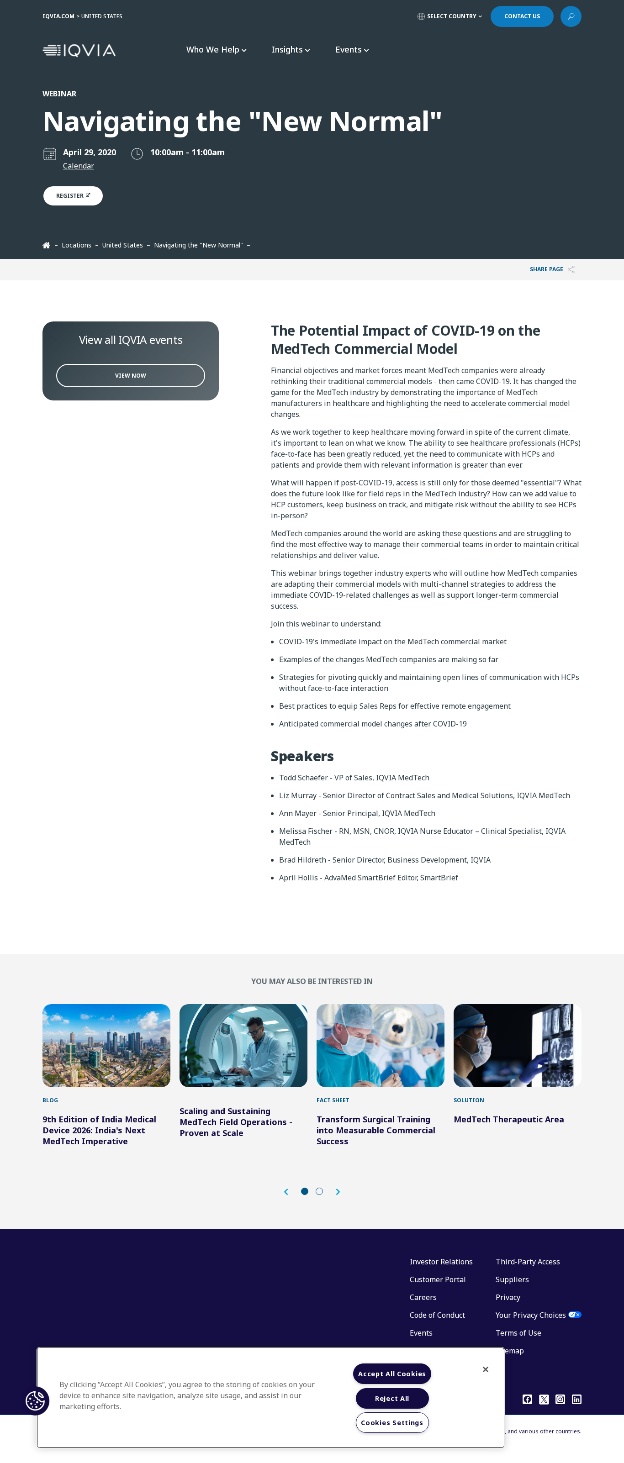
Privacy (508, 1297)
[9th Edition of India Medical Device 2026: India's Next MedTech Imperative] (106, 1045)
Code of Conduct (437, 1315)
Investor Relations (441, 1262)
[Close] (486, 1369)
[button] (290, 1192)
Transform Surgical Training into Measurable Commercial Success (376, 1130)
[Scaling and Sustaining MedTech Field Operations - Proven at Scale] (243, 1045)
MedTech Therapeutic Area (509, 1119)
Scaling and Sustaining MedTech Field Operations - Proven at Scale (236, 1121)
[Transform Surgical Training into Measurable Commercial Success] (380, 1045)
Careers (423, 1297)
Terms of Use (518, 1333)
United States (122, 245)
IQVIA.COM (58, 16)
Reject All (392, 1398)
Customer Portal (438, 1279)
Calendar (78, 166)
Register (70, 196)
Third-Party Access (528, 1262)
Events (421, 1333)
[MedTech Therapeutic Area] (518, 1045)
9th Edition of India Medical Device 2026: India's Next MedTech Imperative (99, 1130)
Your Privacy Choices (531, 1315)
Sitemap (510, 1351)
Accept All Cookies (392, 1373)
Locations (76, 245)
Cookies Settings (392, 1422)
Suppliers (512, 1279)
